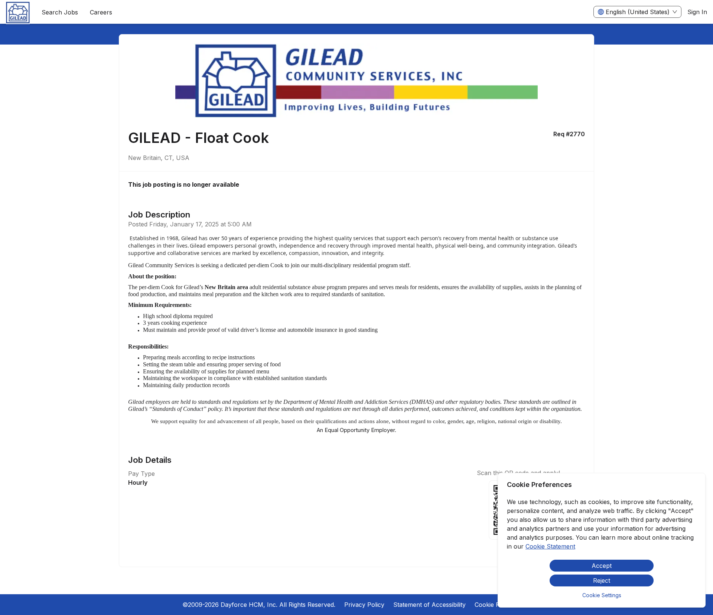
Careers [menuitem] (101, 12)
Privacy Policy (364, 604)
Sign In (697, 12)
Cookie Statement (550, 546)
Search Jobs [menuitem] (60, 12)
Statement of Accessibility (429, 604)
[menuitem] (18, 12)
